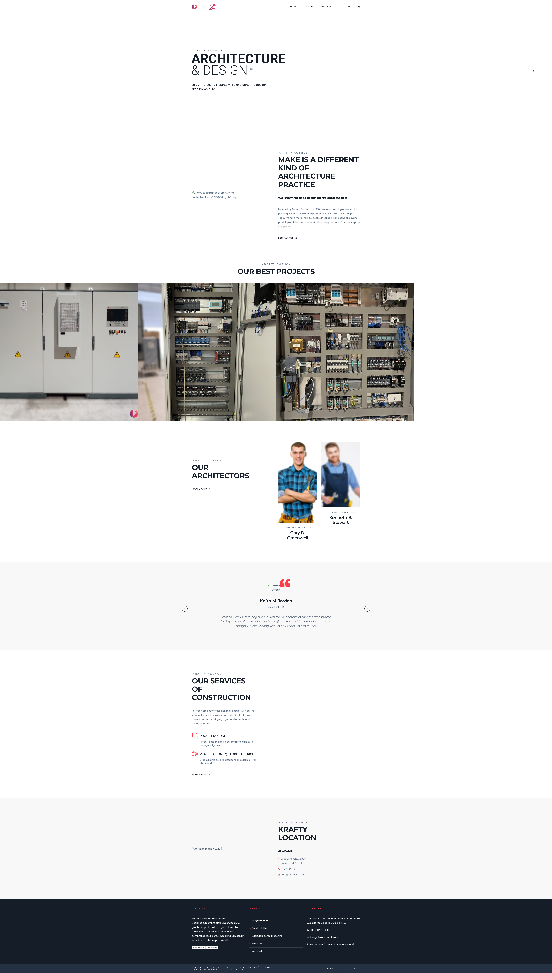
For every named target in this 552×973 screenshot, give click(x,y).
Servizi (325, 6)
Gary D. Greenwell (297, 535)
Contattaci (343, 6)
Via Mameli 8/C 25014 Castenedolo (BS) (331, 944)
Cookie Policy (212, 947)
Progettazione (260, 920)
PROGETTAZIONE (213, 736)
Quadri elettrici (260, 928)
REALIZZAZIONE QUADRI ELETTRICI (226, 754)
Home (293, 6)
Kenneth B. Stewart (340, 520)
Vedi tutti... (257, 951)
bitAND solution (339, 968)
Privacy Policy (198, 947)
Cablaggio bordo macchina (267, 936)
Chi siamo (309, 6)
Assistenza (257, 943)
